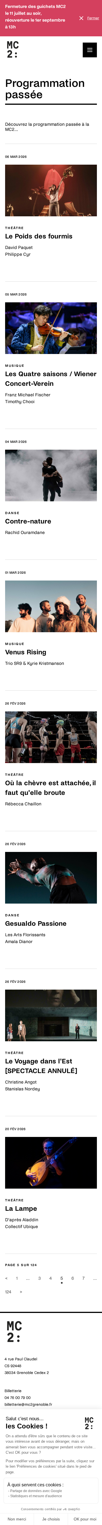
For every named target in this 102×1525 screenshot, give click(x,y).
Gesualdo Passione (36, 923)
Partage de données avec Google (36, 1491)
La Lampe (21, 1208)
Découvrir (15, 266)
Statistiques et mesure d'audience (36, 1496)
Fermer (93, 18)
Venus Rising (25, 652)
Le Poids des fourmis (39, 236)
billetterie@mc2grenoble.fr (28, 1404)
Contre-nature (28, 521)
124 (8, 1291)
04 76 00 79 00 (18, 1398)
